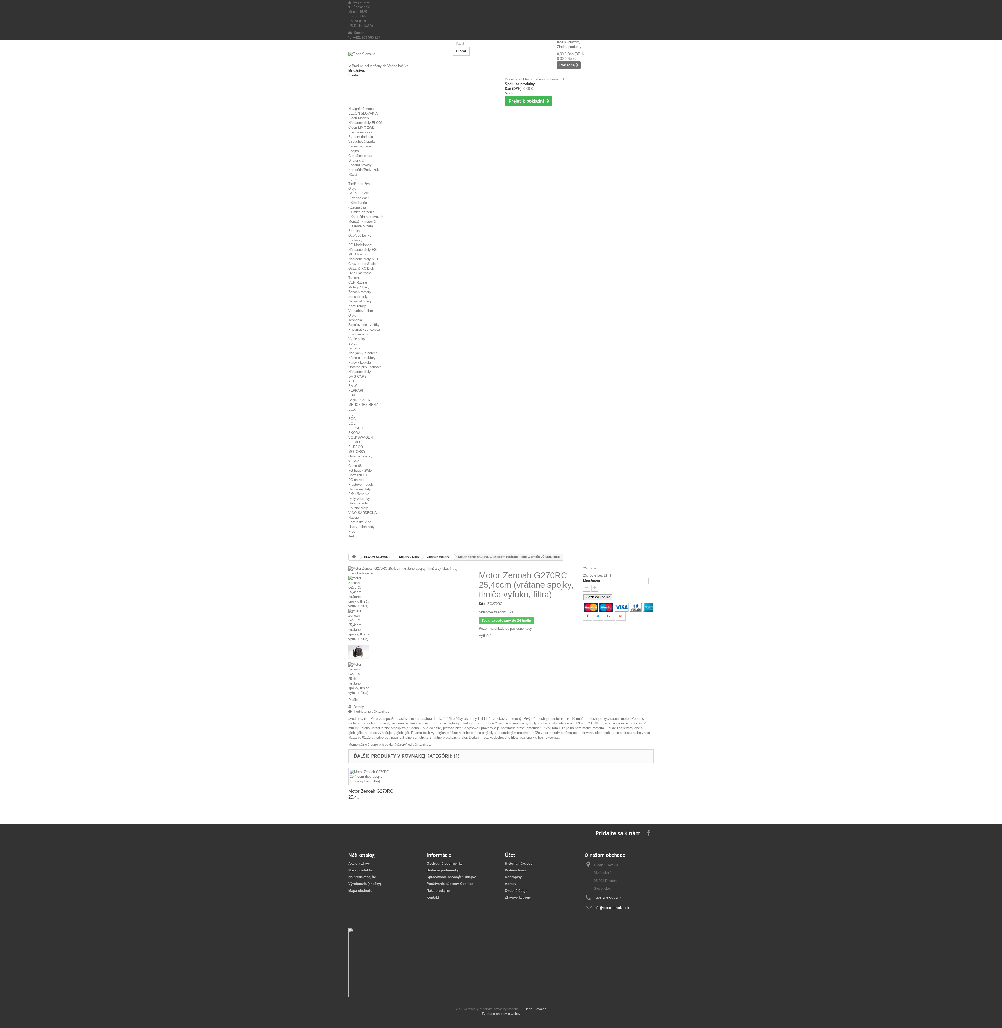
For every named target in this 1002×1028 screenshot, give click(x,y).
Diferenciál (356, 160)
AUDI (352, 381)
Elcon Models (358, 118)
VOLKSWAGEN (360, 437)
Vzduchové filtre (360, 311)
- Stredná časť (359, 203)
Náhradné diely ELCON (365, 123)
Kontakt (359, 33)
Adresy (510, 884)
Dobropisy (513, 877)
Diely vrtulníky (359, 499)
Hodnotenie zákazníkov (370, 712)
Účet (510, 855)
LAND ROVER (359, 400)
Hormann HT (357, 475)
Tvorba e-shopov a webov (501, 1014)
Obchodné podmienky (444, 863)
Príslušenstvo (358, 334)
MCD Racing (357, 254)
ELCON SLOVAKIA (363, 113)
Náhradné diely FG (362, 250)
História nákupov (518, 863)
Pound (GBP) (358, 21)
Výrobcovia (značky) (364, 884)
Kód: (482, 604)
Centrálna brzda (360, 156)
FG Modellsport (360, 245)
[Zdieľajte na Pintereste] (621, 616)
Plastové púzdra (360, 226)
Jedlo (352, 536)
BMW (352, 386)
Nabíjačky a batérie (363, 353)
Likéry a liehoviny (361, 527)
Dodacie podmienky (443, 870)
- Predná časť (358, 198)
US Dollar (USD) (360, 26)
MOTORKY (357, 452)
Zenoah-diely (358, 297)
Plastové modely (361, 484)
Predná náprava (360, 132)
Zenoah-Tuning (359, 301)
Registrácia (360, 2)
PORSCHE (356, 428)
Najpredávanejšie (362, 877)
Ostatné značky (360, 456)
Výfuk (352, 179)
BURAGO (355, 447)
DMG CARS (357, 376)
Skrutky (354, 231)
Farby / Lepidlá (359, 362)
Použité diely (358, 508)
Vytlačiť (485, 636)
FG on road (356, 480)
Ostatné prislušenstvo (364, 367)
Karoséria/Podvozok (363, 170)
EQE (352, 423)
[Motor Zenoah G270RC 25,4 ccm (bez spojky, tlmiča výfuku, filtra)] (371, 776)
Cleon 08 (355, 466)
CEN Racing (357, 282)
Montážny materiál (362, 221)
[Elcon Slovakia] (396, 58)
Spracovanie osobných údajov (451, 877)
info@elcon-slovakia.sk (611, 908)
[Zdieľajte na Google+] (609, 616)
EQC (352, 419)
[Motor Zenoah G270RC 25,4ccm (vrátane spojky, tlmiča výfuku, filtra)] (409, 592)
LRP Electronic (359, 273)
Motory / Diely (358, 287)
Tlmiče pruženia (360, 184)
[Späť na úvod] (354, 557)
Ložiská (354, 348)
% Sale (353, 461)
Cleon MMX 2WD (361, 127)
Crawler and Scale (362, 264)
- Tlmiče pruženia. (361, 212)
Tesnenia (355, 320)
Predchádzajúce (360, 573)
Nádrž (352, 174)
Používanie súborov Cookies (450, 884)
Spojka (353, 151)
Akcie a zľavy (359, 863)
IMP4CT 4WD (358, 193)
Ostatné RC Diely (361, 268)
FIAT (352, 395)
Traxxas (354, 278)
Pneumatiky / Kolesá (364, 329)
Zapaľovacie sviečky (364, 325)
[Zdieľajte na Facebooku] (587, 616)
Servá (352, 344)
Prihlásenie (360, 7)
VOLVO (354, 442)
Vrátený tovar (515, 870)
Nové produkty (360, 870)
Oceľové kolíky (359, 235)
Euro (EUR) (357, 16)
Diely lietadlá (358, 503)
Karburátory (357, 306)
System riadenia (360, 137)
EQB (352, 414)
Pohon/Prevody (360, 165)
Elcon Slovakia (535, 1009)
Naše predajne (438, 891)
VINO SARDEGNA (362, 513)
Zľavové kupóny (518, 897)
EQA (352, 409)
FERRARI (355, 391)
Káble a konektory (362, 358)
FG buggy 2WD (360, 470)
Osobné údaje (516, 891)
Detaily (357, 707)
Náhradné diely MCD (363, 259)
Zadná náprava (359, 146)
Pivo (351, 531)
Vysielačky (356, 339)
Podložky (355, 240)
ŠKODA (354, 433)
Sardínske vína (359, 522)
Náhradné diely (359, 372)
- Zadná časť (358, 207)
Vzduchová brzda (361, 142)
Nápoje (353, 517)
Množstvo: (591, 581)
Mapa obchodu (360, 891)
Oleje (352, 189)
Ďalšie (353, 700)
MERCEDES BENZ (363, 405)
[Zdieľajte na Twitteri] (598, 616)
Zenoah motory (359, 292)
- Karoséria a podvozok (365, 217)
